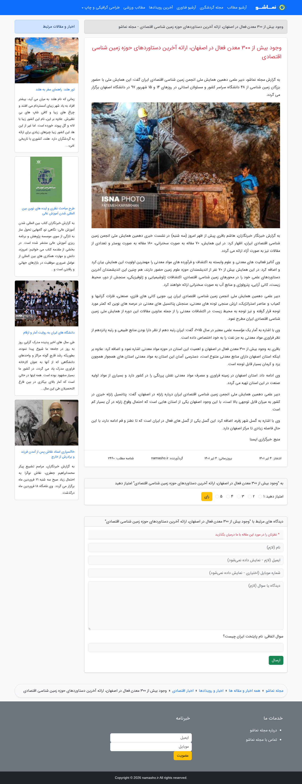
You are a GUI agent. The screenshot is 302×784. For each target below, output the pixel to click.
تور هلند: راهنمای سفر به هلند (55, 89)
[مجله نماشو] (269, 7)
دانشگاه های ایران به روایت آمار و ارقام (49, 332)
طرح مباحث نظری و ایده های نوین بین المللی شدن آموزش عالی (48, 211)
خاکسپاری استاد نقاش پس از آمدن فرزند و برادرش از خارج (48, 454)
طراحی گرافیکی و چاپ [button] (102, 7)
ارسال (276, 660)
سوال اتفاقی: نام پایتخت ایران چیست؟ (253, 636)
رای (206, 496)
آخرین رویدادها (161, 7)
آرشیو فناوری (186, 7)
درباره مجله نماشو (263, 730)
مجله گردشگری (211, 7)
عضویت (183, 756)
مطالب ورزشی (134, 7)
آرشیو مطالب (237, 7)
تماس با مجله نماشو (261, 740)
